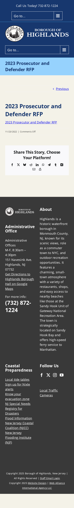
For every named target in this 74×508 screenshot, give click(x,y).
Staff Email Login (50, 478)
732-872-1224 (48, 6)
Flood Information (18, 418)
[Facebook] (42, 375)
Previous (62, 89)
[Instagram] (55, 375)
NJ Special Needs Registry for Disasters (17, 408)
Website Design (37, 483)
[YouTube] (62, 375)
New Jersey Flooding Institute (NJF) (18, 437)
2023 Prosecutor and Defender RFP (31, 122)
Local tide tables (17, 379)
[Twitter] (48, 375)
